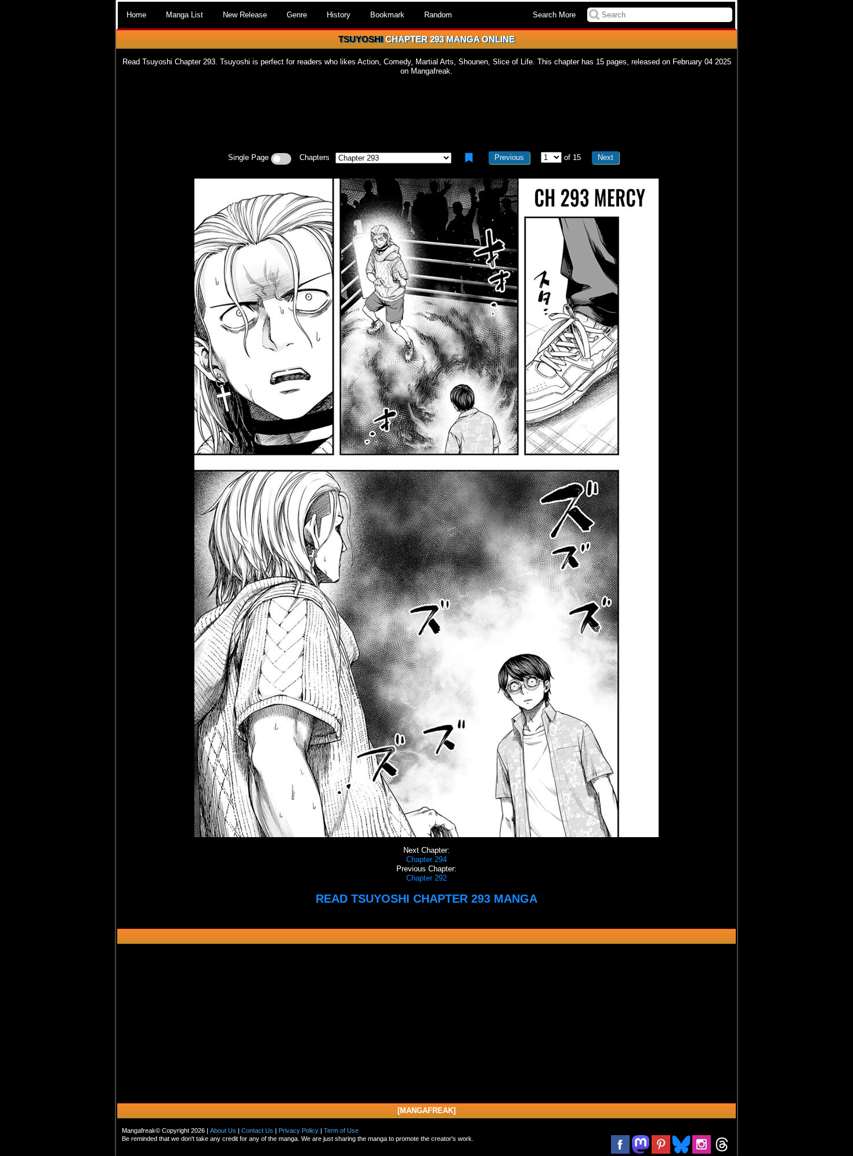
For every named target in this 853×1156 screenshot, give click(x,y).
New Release (245, 14)
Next (605, 157)
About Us (223, 1130)
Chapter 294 (426, 859)
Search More (554, 14)
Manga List (184, 14)
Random (438, 14)
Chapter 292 (426, 878)
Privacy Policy (299, 1130)
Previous (509, 157)
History (338, 14)
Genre (297, 14)
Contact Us (257, 1130)
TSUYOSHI (360, 39)
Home (136, 14)
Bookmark (387, 14)
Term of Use (341, 1130)
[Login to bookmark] (469, 157)
